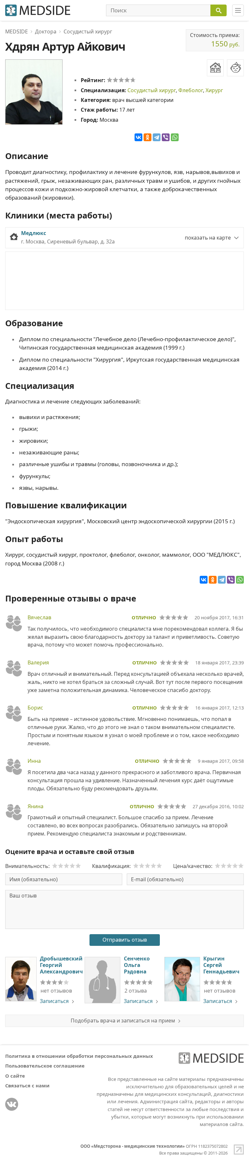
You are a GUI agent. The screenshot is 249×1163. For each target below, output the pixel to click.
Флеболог (190, 90)
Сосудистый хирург (151, 90)
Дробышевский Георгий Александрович (61, 965)
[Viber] (166, 137)
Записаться (54, 1001)
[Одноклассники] (147, 137)
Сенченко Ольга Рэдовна (137, 965)
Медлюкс (33, 233)
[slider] (121, 80)
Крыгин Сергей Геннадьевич (221, 965)
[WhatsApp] (175, 137)
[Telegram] (156, 137)
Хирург (214, 90)
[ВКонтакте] (138, 137)
